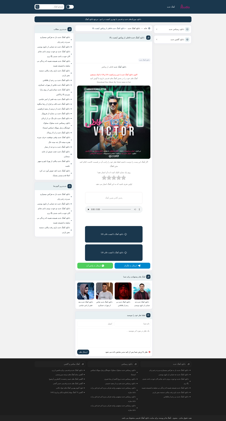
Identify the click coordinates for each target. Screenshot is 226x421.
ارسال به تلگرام (130, 266)
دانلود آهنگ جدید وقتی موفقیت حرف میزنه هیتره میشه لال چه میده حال (53, 139)
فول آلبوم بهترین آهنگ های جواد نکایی (69, 388)
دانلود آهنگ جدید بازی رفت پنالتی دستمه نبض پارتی (54, 73)
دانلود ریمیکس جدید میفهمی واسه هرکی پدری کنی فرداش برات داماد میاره (113, 390)
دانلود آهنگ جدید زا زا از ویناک (58, 133)
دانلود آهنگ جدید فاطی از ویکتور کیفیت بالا (126, 38)
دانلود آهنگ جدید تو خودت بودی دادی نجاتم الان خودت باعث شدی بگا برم (54, 54)
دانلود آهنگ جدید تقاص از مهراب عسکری (54, 85)
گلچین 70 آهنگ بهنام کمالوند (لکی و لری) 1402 (66, 392)
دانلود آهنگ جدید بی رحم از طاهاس (56, 80)
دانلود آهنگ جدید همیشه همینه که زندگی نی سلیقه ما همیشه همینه (53, 63)
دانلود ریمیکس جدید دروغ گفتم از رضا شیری (120, 379)
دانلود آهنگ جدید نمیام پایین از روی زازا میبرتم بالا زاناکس (55, 92)
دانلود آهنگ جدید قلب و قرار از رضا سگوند (53, 104)
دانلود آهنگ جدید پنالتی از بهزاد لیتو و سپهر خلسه (54, 163)
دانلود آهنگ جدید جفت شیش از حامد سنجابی (56, 154)
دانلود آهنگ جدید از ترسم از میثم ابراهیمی (54, 109)
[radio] (123, 178)
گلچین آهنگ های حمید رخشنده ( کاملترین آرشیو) (66, 379)
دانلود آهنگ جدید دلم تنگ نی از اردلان (55, 118)
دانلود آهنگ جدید (134, 28)
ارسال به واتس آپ (93, 266)
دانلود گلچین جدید (177, 39)
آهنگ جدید (171, 7)
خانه (145, 28)
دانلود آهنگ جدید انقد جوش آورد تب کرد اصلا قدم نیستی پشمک (54, 173)
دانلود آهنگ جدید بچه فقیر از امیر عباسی (54, 99)
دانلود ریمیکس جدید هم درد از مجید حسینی (120, 383)
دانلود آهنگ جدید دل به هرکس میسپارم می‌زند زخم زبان (55, 39)
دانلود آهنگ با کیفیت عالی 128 (112, 253)
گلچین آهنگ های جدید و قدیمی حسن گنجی (68, 383)
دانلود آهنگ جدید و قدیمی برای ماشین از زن (67, 370)
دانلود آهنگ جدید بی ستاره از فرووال (56, 114)
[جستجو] (37, 7)
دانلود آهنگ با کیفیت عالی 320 (112, 234)
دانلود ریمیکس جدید (176, 29)
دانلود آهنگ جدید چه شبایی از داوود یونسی (53, 47)
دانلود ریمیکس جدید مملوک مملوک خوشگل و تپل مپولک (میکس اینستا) (56, 125)
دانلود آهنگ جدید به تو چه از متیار (57, 147)
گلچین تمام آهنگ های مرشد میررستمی (69, 375)
